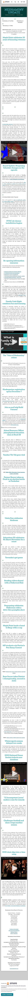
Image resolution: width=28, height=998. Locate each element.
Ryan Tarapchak (7, 731)
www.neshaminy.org (14, 968)
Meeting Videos (14, 932)
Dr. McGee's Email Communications (11, 273)
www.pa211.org (21, 295)
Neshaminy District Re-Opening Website (12, 271)
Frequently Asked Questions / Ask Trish (12, 277)
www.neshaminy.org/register (8, 401)
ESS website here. (15, 424)
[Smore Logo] (6, 2)
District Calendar (14, 933)
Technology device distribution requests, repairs (14, 276)
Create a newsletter (7, 994)
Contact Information (14, 929)
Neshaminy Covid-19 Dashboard (11, 274)
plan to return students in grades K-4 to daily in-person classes (14, 184)
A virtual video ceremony (7, 124)
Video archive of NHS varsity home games (16, 737)
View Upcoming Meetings (14, 930)
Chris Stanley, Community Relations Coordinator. (15, 905)
